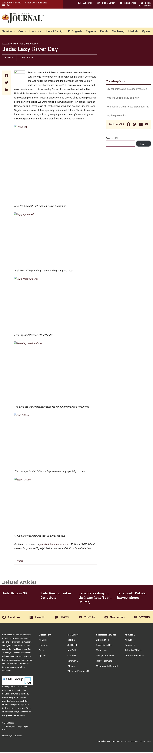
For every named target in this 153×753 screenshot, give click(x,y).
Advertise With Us (133, 650)
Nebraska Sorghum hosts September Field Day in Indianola (128, 106)
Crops (22, 31)
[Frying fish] (42, 127)
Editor (11, 57)
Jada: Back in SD (14, 593)
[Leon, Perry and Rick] (48, 278)
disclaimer (20, 715)
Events (104, 31)
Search (143, 144)
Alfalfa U (71, 650)
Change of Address (105, 655)
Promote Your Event (134, 655)
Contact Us (130, 645)
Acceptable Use (131, 741)
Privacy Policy (117, 741)
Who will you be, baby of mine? (123, 97)
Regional (91, 31)
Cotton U (71, 655)
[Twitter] (6, 83)
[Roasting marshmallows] (48, 343)
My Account (101, 650)
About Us (129, 640)
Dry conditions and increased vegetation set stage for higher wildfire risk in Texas (128, 89)
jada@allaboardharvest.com (54, 544)
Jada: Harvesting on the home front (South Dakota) (95, 597)
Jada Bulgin (32, 44)
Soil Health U (73, 645)
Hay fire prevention (117, 115)
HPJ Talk (6, 5)
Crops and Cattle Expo (36, 2)
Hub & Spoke (16, 736)
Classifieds (8, 31)
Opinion (146, 31)
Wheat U (71, 666)
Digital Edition (102, 640)
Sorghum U (72, 661)
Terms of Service (103, 741)
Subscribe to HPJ (104, 645)
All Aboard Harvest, (13, 44)
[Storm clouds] (48, 479)
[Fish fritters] (48, 415)
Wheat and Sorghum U (78, 671)
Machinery (118, 31)
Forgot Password (104, 661)
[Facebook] (6, 76)
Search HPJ (112, 138)
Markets (133, 31)
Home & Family (54, 31)
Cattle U (71, 640)
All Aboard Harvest (11, 2)
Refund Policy (145, 741)
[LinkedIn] (6, 89)
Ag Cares (43, 640)
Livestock (35, 31)
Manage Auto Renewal (107, 666)
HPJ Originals (74, 31)
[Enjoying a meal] (48, 214)
